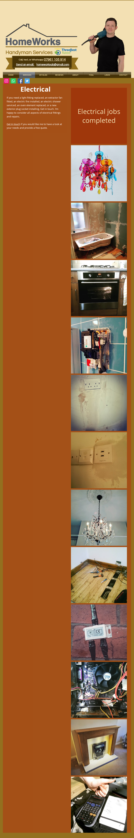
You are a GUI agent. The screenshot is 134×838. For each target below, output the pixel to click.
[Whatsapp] (13, 80)
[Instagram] (6, 80)
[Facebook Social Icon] (20, 80)
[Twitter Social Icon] (27, 80)
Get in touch (13, 124)
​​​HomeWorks (33, 41)
